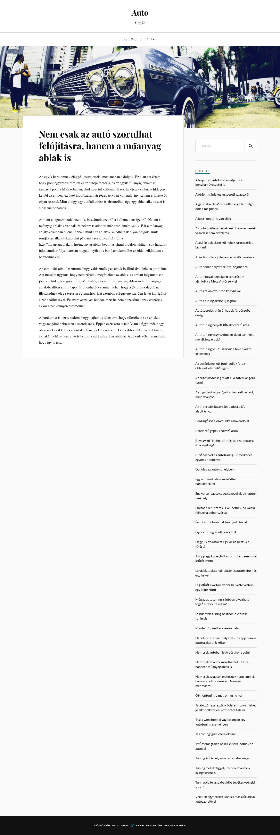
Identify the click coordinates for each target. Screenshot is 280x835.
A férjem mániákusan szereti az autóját (222, 194)
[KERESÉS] (251, 146)
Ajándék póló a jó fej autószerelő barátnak (224, 257)
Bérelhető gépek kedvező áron (216, 431)
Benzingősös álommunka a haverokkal (222, 421)
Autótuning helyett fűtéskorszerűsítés (222, 325)
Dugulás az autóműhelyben (214, 469)
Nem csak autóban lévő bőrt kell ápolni (222, 652)
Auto (140, 12)
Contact (151, 39)
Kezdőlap (130, 39)
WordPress (120, 825)
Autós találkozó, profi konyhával (218, 291)
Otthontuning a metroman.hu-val (218, 695)
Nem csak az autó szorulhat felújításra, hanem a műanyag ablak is (100, 145)
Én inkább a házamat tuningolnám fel (221, 522)
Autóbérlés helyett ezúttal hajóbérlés (221, 267)
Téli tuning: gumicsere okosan (216, 734)
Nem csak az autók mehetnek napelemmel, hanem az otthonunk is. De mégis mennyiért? (225, 681)
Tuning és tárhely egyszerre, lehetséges (222, 758)
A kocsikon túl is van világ (213, 218)
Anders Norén (175, 825)
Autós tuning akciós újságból (215, 301)
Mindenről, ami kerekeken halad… (219, 628)
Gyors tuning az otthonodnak (216, 532)
